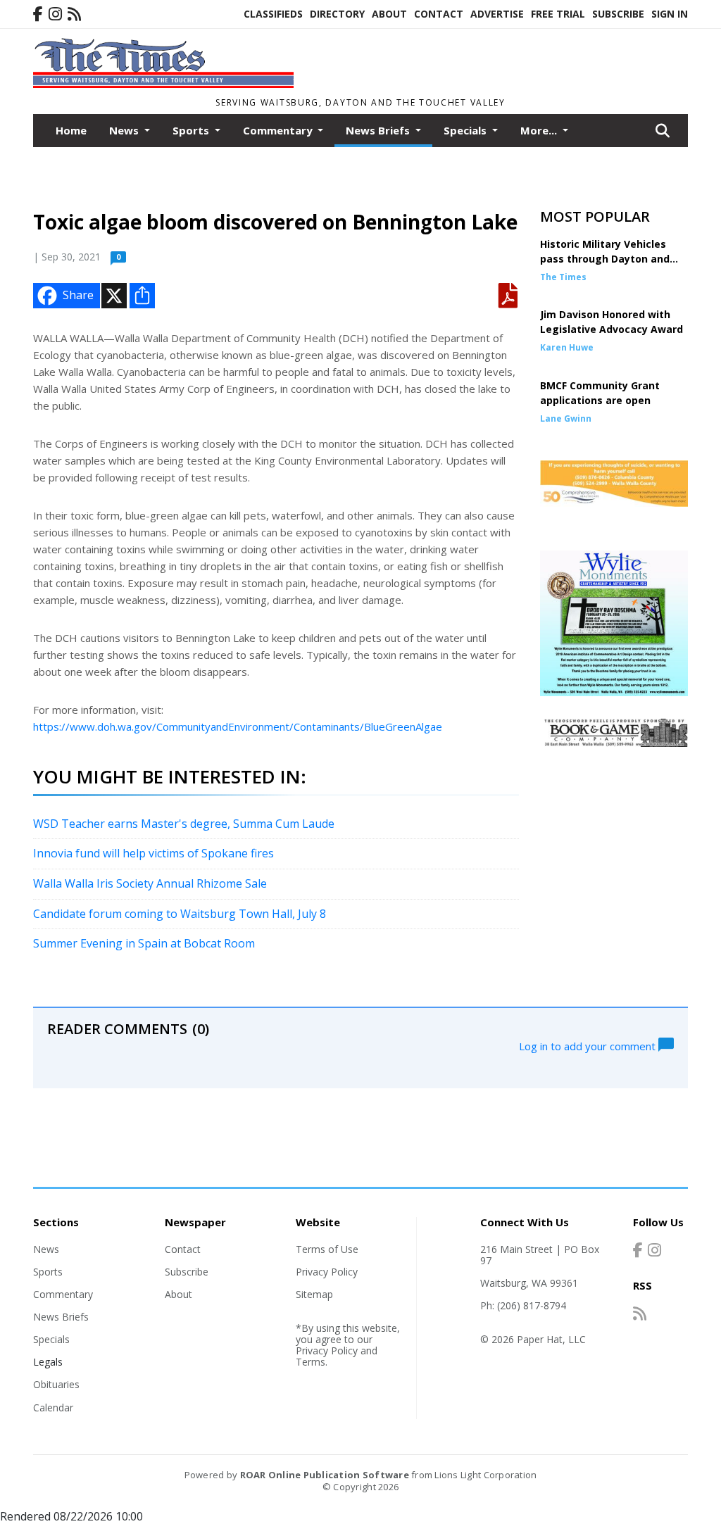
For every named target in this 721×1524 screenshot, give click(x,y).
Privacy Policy (327, 1271)
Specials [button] (466, 130)
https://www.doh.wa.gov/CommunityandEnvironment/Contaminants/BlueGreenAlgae (237, 726)
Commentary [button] (279, 130)
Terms (310, 1361)
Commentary (63, 1294)
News (46, 1249)
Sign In (669, 13)
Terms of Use (327, 1249)
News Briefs (61, 1316)
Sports (48, 1271)
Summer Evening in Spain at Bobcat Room (144, 943)
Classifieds (273, 13)
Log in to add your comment (588, 1045)
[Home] (163, 84)
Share (78, 295)
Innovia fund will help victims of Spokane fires (153, 853)
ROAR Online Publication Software (324, 1474)
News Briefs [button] (379, 130)
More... (540, 130)
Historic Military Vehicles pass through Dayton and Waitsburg (605, 258)
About (389, 13)
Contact (438, 13)
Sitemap (314, 1294)
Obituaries (56, 1384)
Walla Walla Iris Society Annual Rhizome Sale (150, 883)
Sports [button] (192, 130)
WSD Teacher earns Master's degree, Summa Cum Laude (183, 823)
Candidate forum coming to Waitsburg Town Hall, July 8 (179, 913)
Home (71, 130)
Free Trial (558, 13)
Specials (51, 1339)
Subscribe (618, 13)
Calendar (53, 1407)
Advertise (497, 13)
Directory (337, 13)
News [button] (125, 130)
